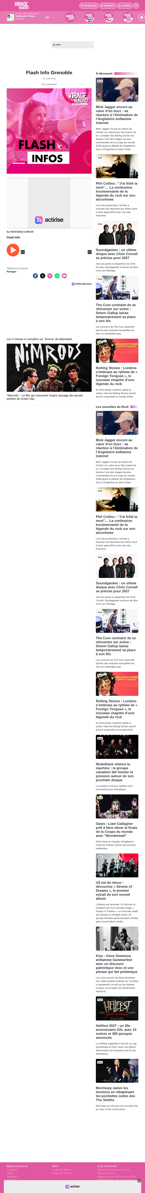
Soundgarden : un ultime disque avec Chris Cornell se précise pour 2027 (117, 254)
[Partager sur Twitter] (42, 277)
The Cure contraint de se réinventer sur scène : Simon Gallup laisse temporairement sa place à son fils (116, 313)
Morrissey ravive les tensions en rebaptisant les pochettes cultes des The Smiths (115, 1094)
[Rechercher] (136, 6)
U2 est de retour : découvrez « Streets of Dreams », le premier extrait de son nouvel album (114, 890)
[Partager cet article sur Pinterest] (49, 277)
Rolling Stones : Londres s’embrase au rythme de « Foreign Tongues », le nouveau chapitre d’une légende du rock (116, 376)
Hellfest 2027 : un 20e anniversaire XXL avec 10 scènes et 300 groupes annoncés (116, 1032)
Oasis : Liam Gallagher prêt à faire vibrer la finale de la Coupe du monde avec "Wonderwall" (116, 830)
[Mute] (47, 17)
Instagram (12, 1176)
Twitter (10, 1173)
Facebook (12, 1169)
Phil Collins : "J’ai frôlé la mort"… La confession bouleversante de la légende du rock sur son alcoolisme (116, 191)
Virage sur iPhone (61, 1169)
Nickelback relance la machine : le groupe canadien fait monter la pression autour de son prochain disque (115, 772)
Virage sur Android (62, 1173)
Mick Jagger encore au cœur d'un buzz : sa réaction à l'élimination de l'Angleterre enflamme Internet (117, 115)
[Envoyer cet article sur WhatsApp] (56, 277)
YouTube (11, 1179)
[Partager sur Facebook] (34, 277)
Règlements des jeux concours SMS (116, 1176)
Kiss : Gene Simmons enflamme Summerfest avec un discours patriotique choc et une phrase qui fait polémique (116, 964)
